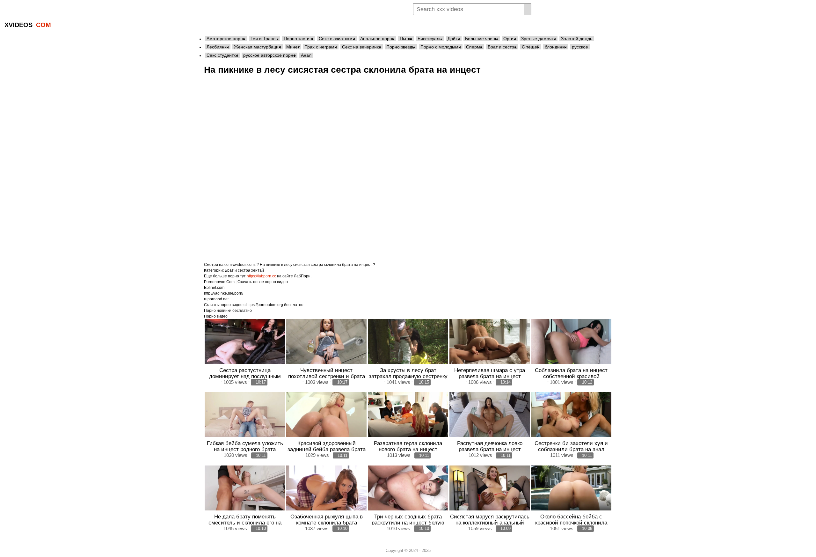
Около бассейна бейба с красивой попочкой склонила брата (571, 522)
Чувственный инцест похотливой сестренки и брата (326, 373)
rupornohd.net (216, 299)
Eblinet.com (214, 287)
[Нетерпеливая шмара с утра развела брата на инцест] (489, 341)
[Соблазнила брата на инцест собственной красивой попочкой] (571, 341)
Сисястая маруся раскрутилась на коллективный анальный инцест (489, 522)
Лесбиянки (218, 46)
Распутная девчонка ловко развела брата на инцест (489, 446)
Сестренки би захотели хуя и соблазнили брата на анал (571, 446)
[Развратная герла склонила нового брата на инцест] (408, 414)
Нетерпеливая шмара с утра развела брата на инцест (489, 373)
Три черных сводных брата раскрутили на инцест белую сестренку (408, 522)
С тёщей (531, 46)
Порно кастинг (299, 38)
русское (580, 46)
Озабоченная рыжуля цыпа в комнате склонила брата (326, 519)
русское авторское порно (269, 55)
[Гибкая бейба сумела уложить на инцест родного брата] (245, 414)
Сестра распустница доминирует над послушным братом (245, 376)
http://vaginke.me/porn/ (223, 293)
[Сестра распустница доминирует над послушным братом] (245, 341)
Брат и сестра (502, 46)
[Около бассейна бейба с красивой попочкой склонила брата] (571, 488)
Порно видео (216, 316)
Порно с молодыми (440, 46)
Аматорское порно (226, 38)
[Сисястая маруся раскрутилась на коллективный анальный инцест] (489, 488)
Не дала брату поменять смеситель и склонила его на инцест (244, 522)
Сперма (474, 46)
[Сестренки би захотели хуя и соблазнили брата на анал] (571, 414)
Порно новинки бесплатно (228, 310)
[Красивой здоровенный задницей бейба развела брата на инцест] (326, 414)
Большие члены (481, 38)
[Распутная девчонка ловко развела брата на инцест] (489, 414)
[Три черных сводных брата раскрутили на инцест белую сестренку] (408, 488)
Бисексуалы (430, 38)
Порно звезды (400, 46)
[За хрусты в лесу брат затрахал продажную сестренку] (408, 341)
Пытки (406, 38)
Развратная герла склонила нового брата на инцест (408, 446)
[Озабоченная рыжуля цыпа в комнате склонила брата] (326, 488)
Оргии (509, 38)
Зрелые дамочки (538, 38)
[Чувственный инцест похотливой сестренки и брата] (326, 341)
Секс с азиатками (337, 38)
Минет (293, 46)
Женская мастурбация (257, 46)
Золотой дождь (576, 38)
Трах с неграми (321, 46)
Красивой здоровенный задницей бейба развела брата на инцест (327, 449)
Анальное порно (377, 38)
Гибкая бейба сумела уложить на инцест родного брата (245, 446)
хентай (257, 270)
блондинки (556, 46)
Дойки (454, 38)
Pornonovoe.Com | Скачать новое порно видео (246, 282)
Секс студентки (222, 55)
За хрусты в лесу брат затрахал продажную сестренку (408, 373)
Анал (306, 55)
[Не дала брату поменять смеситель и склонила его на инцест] (245, 488)
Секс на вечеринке (361, 46)
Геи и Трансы (265, 38)
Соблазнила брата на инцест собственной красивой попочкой (571, 376)
